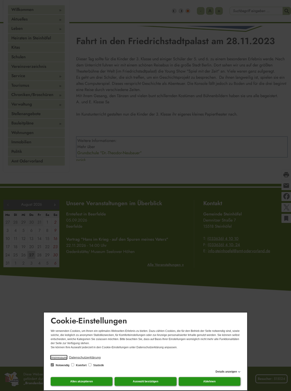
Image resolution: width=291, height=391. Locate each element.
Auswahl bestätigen (145, 381)
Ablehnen (209, 381)
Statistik (98, 365)
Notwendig (62, 365)
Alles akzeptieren (81, 381)
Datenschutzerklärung (85, 357)
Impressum (59, 357)
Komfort (81, 365)
